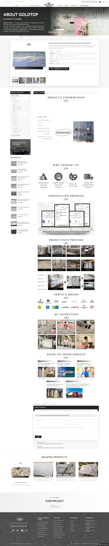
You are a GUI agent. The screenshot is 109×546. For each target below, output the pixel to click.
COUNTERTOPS (15, 102)
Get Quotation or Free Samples (59, 68)
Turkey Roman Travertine (42, 534)
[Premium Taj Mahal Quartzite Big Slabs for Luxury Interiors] (14, 163)
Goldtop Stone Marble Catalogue (90, 521)
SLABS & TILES (46, 36)
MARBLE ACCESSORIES (16, 109)
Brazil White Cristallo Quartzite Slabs (91, 477)
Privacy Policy (77, 543)
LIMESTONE (14, 124)
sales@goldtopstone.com (9, 1)
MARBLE (13, 115)
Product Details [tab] (39, 92)
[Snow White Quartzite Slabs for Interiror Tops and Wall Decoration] (46, 469)
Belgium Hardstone (41, 532)
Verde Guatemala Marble (43, 522)
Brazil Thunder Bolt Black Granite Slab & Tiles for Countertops (23, 231)
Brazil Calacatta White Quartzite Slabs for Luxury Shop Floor (24, 477)
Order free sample (84, 5)
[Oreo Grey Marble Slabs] (14, 216)
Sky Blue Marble (44, 404)
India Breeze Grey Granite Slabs (23, 193)
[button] (101, 474)
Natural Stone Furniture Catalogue (90, 528)
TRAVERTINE (14, 122)
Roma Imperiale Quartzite (68, 482)
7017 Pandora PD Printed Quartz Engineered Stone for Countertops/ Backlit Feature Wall (23, 223)
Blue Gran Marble (53, 404)
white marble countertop (59, 520)
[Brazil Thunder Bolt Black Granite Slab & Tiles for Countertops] (14, 231)
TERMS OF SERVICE (85, 543)
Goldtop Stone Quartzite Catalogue (90, 525)
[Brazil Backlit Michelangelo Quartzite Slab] (14, 186)
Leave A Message (104, 544)
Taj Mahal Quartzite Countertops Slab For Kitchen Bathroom (22, 170)
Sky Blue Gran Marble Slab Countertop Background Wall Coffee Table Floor (54, 415)
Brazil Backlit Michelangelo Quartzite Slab (24, 185)
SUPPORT (67, 5)
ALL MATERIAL (14, 113)
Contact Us (74, 5)
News (72, 522)
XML (71, 543)
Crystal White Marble (42, 526)
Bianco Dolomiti (41, 536)
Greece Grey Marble (58, 537)
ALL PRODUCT (38, 36)
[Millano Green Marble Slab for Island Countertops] (14, 201)
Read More (20, 164)
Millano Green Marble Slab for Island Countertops (24, 200)
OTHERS (13, 111)
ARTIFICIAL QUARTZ (34, 5)
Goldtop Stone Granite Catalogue (90, 531)
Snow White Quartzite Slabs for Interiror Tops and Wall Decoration (46, 477)
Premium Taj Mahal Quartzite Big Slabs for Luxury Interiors (23, 162)
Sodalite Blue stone (41, 530)
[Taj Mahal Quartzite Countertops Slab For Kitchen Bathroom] (14, 171)
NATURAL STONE (23, 5)
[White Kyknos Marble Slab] (14, 209)
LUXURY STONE (15, 128)
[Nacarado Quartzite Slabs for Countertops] (14, 178)
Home (16, 5)
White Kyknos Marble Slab (23, 207)
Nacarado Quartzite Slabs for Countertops (24, 177)
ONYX (13, 126)
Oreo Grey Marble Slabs (23, 214)
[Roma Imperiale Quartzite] (68, 472)
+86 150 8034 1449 (21, 1)
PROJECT (60, 5)
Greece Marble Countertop (59, 535)
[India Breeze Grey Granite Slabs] (14, 193)
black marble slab (57, 522)
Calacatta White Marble (43, 528)
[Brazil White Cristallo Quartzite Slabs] (91, 469)
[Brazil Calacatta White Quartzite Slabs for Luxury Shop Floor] (23, 469)
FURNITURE (14, 104)
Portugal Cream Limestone (43, 524)
